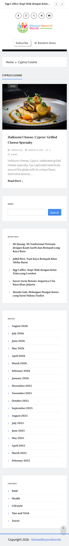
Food (12, 86)
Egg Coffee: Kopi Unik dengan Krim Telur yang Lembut (26, 3)
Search (10, 204)
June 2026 (18, 341)
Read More (14, 181)
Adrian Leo (16, 149)
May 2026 (18, 348)
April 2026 (18, 356)
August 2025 (20, 416)
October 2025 (20, 401)
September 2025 (22, 408)
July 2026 (18, 333)
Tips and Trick (20, 513)
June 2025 (18, 430)
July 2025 (18, 423)
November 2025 (22, 393)
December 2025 (22, 386)
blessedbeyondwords (46, 539)
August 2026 (20, 326)
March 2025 (19, 453)
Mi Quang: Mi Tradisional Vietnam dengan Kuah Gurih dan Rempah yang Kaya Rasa (36, 247)
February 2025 (21, 460)
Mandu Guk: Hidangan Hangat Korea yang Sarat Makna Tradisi (36, 293)
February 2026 (21, 371)
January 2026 (20, 378)
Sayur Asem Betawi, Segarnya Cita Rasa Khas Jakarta (34, 282)
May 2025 (18, 438)
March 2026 (19, 363)
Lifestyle (17, 506)
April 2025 (18, 445)
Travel (15, 521)
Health (16, 498)
